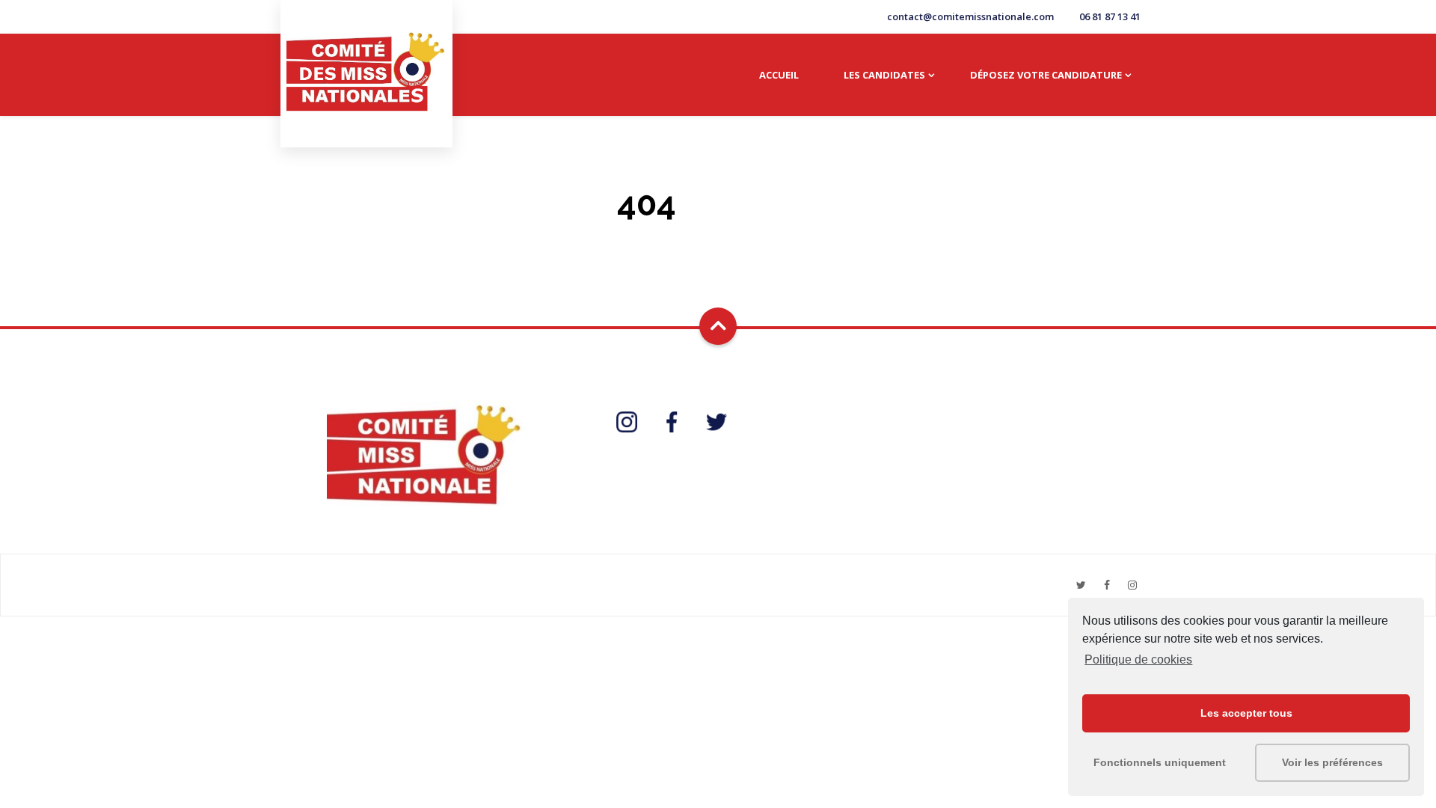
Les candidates (884, 75)
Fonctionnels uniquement (1159, 762)
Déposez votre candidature (1046, 75)
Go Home (724, 242)
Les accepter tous (1246, 713)
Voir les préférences (1332, 762)
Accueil (779, 75)
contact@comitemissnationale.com (970, 16)
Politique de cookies (1138, 659)
